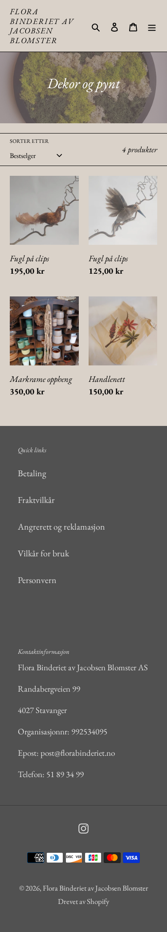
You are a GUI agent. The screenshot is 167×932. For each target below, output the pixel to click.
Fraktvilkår (36, 500)
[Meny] (152, 26)
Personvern (37, 580)
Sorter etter (29, 141)
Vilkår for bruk (43, 553)
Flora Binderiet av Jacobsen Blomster (42, 26)
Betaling (32, 473)
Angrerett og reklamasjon (61, 526)
